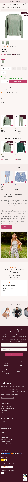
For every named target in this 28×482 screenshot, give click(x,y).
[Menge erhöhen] (7, 81)
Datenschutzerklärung (6, 426)
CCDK (18, 7)
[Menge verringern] (2, 81)
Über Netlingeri (4, 415)
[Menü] (2, 4)
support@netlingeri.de (6, 437)
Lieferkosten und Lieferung (7, 412)
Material (3, 102)
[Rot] (3, 184)
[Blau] (1, 184)
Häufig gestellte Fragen (6, 406)
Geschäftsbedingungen (6, 421)
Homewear (9, 7)
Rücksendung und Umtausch (7, 408)
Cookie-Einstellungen (5, 424)
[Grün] (1, 128)
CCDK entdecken (6, 227)
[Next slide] (26, 276)
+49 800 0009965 (5, 441)
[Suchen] (4, 4)
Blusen (14, 7)
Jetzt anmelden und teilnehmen (14, 354)
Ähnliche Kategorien (14, 304)
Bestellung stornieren (6, 428)
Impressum (3, 446)
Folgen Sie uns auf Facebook (7, 398)
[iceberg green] (3, 61)
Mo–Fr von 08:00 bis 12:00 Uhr (8, 439)
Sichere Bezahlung (5, 106)
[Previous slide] (2, 276)
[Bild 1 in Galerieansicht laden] (14, 26)
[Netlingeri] (14, 4)
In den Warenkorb (18, 81)
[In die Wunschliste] (1, 13)
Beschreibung (4, 99)
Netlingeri (3, 435)
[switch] (25, 480)
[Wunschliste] (22, 4)
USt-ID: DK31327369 (6, 443)
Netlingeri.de (6, 478)
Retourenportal (4, 410)
